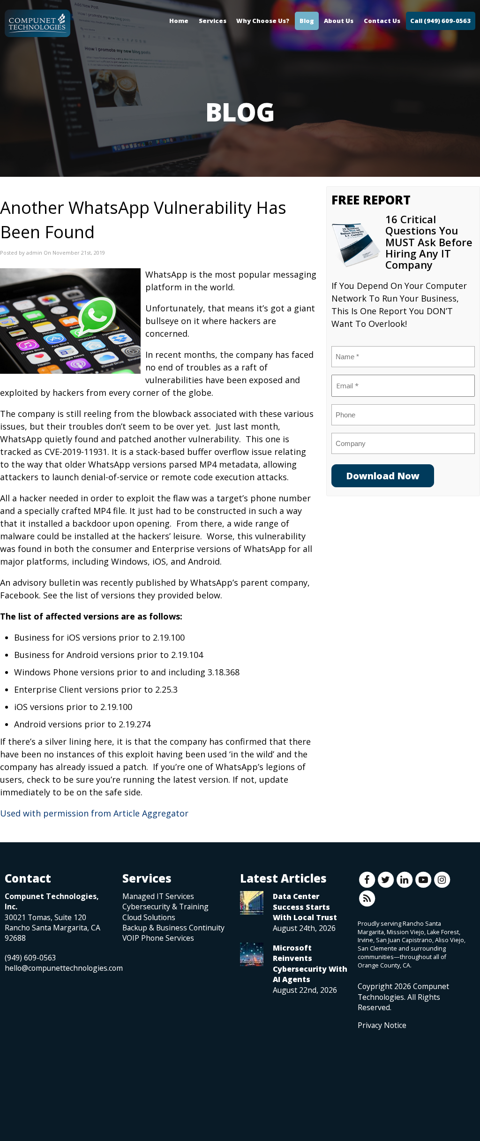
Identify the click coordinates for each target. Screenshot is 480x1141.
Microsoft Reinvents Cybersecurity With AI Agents (310, 963)
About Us (338, 20)
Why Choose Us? (262, 20)
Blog (307, 20)
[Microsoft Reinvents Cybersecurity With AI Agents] (251, 954)
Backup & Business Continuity (173, 927)
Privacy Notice (382, 1025)
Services (212, 20)
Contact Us (382, 20)
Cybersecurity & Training (165, 906)
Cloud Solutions (148, 917)
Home (178, 20)
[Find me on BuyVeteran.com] (379, 1072)
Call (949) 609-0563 (440, 20)
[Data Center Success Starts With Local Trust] (251, 902)
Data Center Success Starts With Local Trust (305, 906)
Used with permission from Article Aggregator (94, 813)
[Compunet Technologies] (37, 21)
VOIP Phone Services (158, 938)
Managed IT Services (158, 896)
